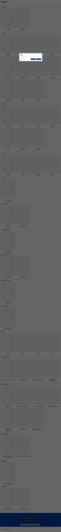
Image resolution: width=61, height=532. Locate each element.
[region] (30, 57)
